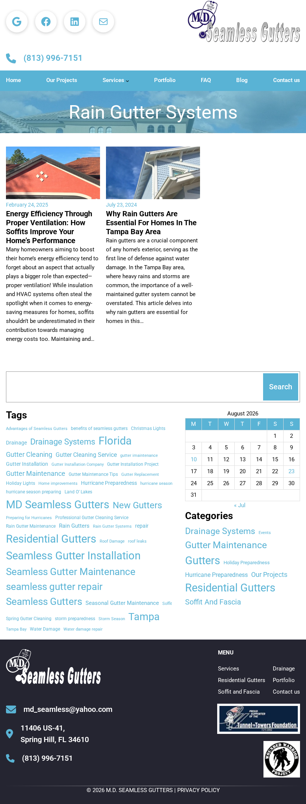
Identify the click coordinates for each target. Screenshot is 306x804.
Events (265, 532)
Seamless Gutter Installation (73, 555)
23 (291, 471)
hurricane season (156, 483)
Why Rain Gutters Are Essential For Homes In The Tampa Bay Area (151, 222)
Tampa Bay (16, 629)
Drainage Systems (62, 441)
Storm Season (112, 618)
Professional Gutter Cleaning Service (91, 517)
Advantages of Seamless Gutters (37, 428)
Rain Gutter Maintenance (31, 526)
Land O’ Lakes (78, 491)
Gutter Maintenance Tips (93, 474)
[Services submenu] (127, 80)
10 (194, 459)
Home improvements (58, 483)
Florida (115, 440)
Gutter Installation (27, 464)
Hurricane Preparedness (109, 483)
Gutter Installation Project (133, 464)
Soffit (167, 603)
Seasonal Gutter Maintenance (122, 603)
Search (280, 386)
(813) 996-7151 (53, 58)
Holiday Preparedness (247, 562)
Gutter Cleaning (29, 454)
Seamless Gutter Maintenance (70, 571)
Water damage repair (83, 629)
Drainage (16, 443)
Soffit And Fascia (213, 601)
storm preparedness (75, 618)
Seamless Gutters (44, 601)
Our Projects (269, 574)
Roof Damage (112, 541)
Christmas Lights (148, 428)
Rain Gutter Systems (112, 526)
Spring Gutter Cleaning (28, 618)
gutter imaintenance (139, 455)
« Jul (240, 505)
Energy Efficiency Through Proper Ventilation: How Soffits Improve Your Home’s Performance (49, 227)
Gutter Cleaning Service (86, 454)
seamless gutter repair (54, 586)
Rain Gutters (74, 525)
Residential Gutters (51, 539)
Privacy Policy (198, 790)
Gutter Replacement (140, 474)
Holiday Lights (20, 483)
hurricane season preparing (33, 491)
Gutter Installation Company (77, 464)
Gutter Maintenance (35, 473)
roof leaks (137, 541)
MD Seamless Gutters (57, 504)
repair (142, 526)
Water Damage (45, 629)
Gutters (202, 560)
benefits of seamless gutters (99, 428)
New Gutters (137, 505)
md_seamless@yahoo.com (68, 709)
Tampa (144, 617)
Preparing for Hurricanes (29, 517)
